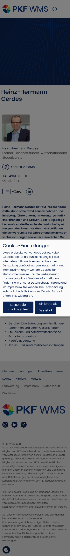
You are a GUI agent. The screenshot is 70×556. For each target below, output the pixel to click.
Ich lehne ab (47, 304)
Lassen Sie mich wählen (18, 307)
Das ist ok (45, 310)
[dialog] (35, 277)
